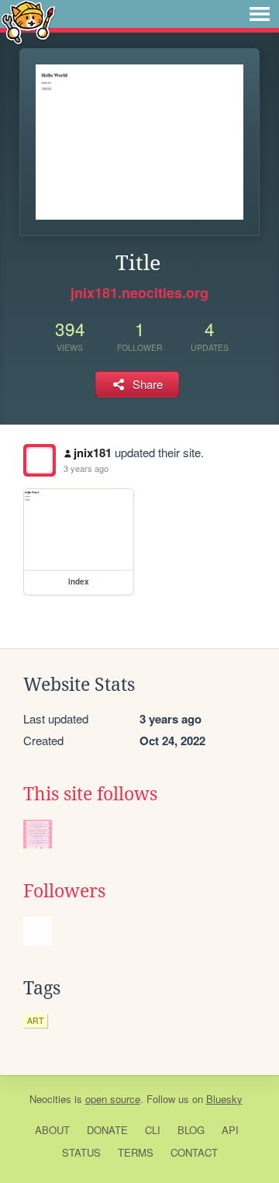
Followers (64, 891)
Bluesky (224, 1098)
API (230, 1129)
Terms (135, 1152)
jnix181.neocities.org (139, 293)
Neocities (50, 1098)
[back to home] (28, 21)
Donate (107, 1129)
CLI (152, 1129)
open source (112, 1098)
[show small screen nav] (259, 14)
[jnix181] (39, 460)
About (52, 1129)
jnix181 (93, 452)
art (35, 1020)
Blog (191, 1129)
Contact (194, 1152)
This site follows (90, 794)
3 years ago (86, 468)
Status (81, 1152)
